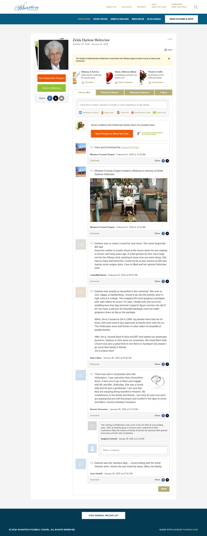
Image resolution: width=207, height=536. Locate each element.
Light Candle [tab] (109, 112)
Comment (94, 160)
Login (170, 39)
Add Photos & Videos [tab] (90, 112)
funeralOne (190, 529)
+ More (166, 92)
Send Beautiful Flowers (52, 78)
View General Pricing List (103, 515)
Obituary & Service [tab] (139, 92)
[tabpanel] (122, 295)
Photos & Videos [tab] (110, 92)
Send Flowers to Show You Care (112, 133)
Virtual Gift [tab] (125, 112)
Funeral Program (130, 147)
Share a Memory (51, 88)
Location (127, 6)
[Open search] (196, 7)
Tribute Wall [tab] (84, 92)
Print (164, 489)
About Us (111, 6)
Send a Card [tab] (161, 112)
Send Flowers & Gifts (181, 18)
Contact (141, 6)
